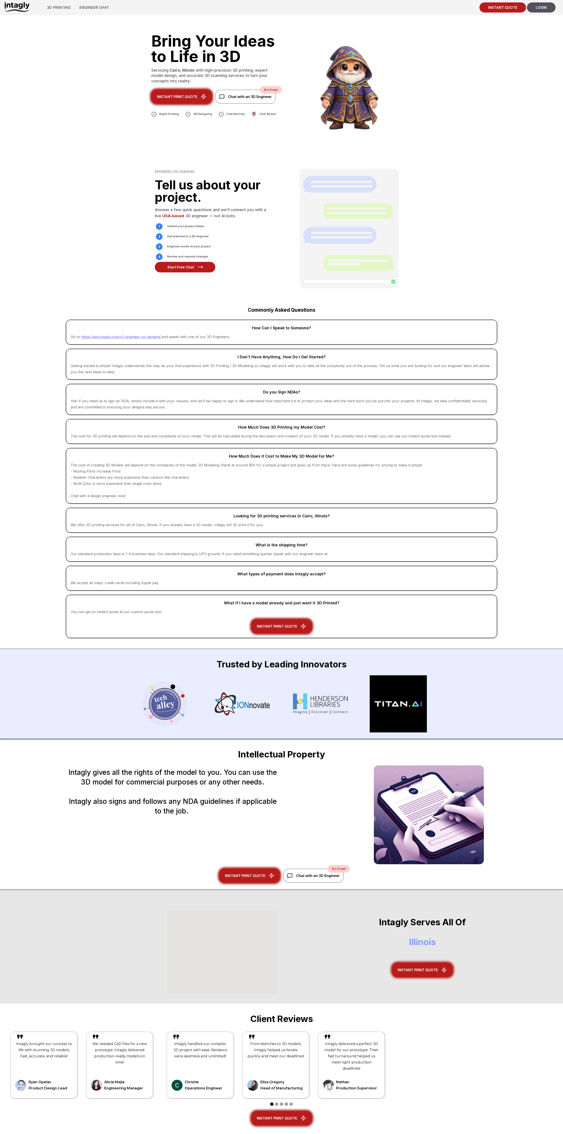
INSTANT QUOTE (502, 7)
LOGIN (541, 7)
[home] (17, 6)
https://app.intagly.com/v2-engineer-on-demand (121, 337)
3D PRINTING (59, 7)
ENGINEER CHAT (94, 7)
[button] (272, 1104)
